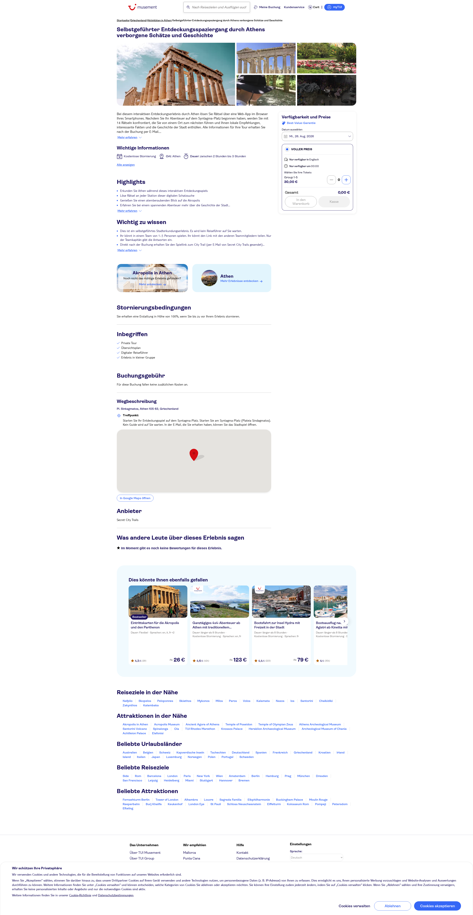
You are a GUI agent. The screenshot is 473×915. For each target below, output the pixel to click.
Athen (226, 276)
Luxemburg (174, 757)
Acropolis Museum (167, 724)
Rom (138, 776)
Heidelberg (171, 780)
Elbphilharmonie (259, 799)
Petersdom (340, 804)
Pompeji (320, 804)
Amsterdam (237, 776)
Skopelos (145, 701)
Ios (292, 701)
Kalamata (263, 701)
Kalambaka (151, 705)
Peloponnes (165, 701)
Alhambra (191, 799)
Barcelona (154, 776)
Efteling (128, 808)
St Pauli (215, 804)
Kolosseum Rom (298, 804)
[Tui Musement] (145, 7)
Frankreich (280, 752)
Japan (156, 757)
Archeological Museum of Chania (324, 729)
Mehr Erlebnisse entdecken (239, 281)
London (172, 776)
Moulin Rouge (318, 799)
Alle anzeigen (126, 164)
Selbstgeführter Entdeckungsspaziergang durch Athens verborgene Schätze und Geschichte (227, 20)
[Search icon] (188, 7)
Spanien (261, 752)
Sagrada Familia (230, 799)
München (303, 776)
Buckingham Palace (289, 799)
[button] (317, 149)
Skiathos (185, 701)
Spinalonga (160, 729)
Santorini (306, 701)
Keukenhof (175, 804)
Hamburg (272, 776)
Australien (130, 752)
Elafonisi (158, 733)
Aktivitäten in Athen (159, 20)
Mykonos (203, 701)
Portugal (227, 757)
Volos (246, 701)
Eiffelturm (274, 804)
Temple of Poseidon (238, 724)
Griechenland (138, 20)
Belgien (148, 752)
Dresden (322, 776)
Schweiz (164, 752)
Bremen (244, 780)
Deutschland (240, 752)
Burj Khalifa (154, 804)
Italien (141, 757)
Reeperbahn (131, 804)
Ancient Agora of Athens (202, 724)
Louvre (208, 799)
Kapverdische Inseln (190, 752)
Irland (341, 752)
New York (203, 776)
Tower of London (167, 799)
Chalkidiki (326, 701)
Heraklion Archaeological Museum (272, 729)
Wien (219, 776)
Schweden (246, 757)
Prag (288, 776)
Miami (189, 780)
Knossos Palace (232, 729)
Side (126, 776)
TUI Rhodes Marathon (200, 729)
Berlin (255, 776)
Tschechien (218, 752)
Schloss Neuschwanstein (244, 804)
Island (127, 757)
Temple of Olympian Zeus (275, 724)
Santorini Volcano (135, 729)
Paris (187, 776)
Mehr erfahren (127, 137)
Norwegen (195, 757)
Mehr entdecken (150, 284)
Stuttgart (206, 780)
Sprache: (296, 851)
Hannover (225, 780)
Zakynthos (130, 705)
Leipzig (153, 780)
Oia (176, 729)
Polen (211, 757)
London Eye (196, 804)
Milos (219, 701)
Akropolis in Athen (152, 272)
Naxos (280, 701)
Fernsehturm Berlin (136, 799)
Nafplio (127, 701)
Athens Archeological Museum (320, 724)
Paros (233, 701)
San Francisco (132, 780)
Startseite (123, 20)
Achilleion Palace (134, 733)
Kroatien (325, 752)
